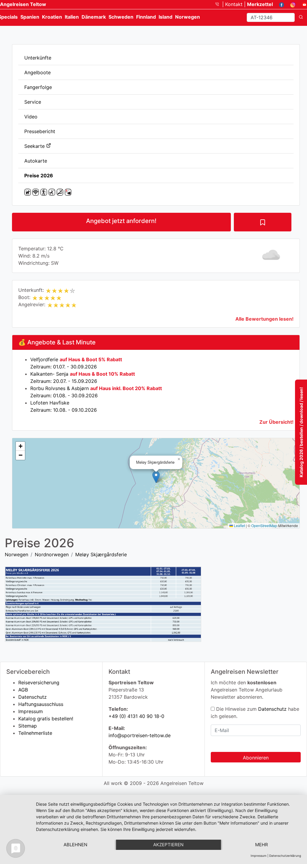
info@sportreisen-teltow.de (140, 735)
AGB (23, 690)
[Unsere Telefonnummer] (219, 4)
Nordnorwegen (52, 554)
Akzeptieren (168, 844)
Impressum (30, 711)
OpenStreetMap (264, 525)
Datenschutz (32, 697)
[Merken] (262, 222)
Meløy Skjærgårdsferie (101, 554)
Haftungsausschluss (40, 704)
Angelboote (37, 72)
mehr (261, 844)
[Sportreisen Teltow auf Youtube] (302, 4)
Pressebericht (39, 131)
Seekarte (35, 146)
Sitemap (27, 726)
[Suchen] (301, 17)
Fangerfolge (38, 87)
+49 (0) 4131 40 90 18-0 (136, 716)
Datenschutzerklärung (285, 855)
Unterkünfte (37, 58)
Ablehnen (75, 844)
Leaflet (239, 525)
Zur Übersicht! (276, 422)
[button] (156, 477)
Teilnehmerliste (35, 733)
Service (32, 102)
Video (30, 117)
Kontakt (234, 4)
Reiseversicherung (38, 682)
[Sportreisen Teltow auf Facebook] (279, 4)
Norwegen (16, 554)
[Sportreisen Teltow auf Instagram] (291, 4)
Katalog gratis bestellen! (45, 719)
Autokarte (35, 161)
